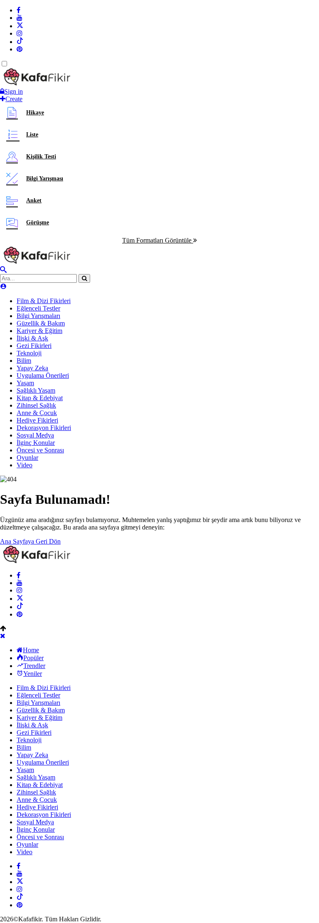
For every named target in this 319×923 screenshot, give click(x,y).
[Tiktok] (20, 41)
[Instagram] (19, 33)
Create (13, 98)
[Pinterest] (19, 49)
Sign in (13, 91)
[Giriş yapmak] (3, 286)
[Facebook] (18, 10)
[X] (20, 25)
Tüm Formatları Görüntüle (157, 240)
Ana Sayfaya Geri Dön (30, 541)
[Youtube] (19, 17)
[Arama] (3, 270)
